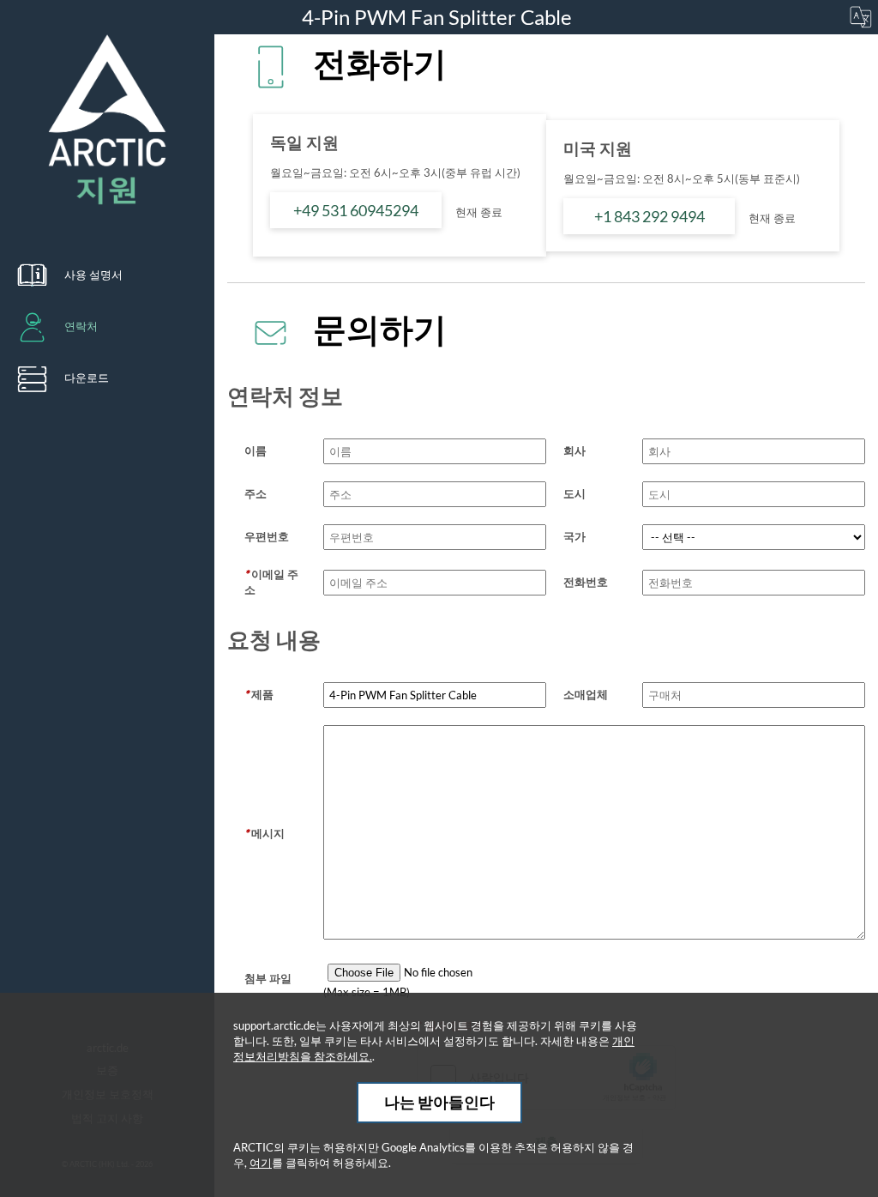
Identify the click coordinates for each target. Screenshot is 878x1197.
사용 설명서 (93, 274)
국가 (574, 536)
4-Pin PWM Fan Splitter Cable (439, 16)
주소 (255, 493)
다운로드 (86, 377)
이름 (255, 450)
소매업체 (585, 694)
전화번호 (585, 582)
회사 (574, 450)
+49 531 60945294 (355, 210)
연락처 (81, 326)
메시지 (264, 833)
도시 (574, 493)
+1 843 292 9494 (649, 216)
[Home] (107, 120)
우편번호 (266, 536)
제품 (259, 694)
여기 (261, 1163)
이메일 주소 (271, 581)
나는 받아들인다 (439, 1101)
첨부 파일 (268, 978)
